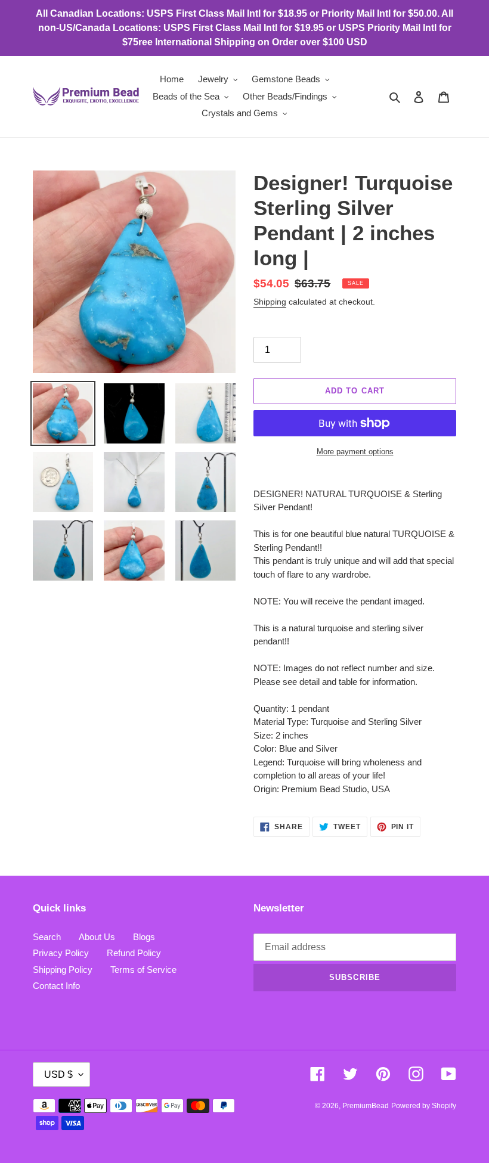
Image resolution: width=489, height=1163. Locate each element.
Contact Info (56, 986)
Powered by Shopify (423, 1106)
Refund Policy (134, 953)
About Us (97, 937)
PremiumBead (365, 1106)
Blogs (144, 937)
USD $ (58, 1074)
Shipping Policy (62, 969)
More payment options (355, 451)
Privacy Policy (61, 953)
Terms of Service (143, 969)
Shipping (269, 301)
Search (47, 937)
